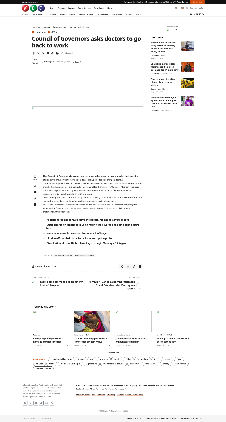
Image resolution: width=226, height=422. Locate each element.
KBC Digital (49, 62)
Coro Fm (105, 385)
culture (167, 359)
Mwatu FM (147, 385)
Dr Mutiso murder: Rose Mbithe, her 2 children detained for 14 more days (165, 66)
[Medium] (197, 14)
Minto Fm (124, 385)
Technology (142, 359)
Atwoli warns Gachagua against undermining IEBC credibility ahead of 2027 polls (164, 102)
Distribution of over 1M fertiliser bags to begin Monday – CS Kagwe (86, 243)
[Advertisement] (87, 86)
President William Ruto (61, 359)
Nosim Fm (122, 389)
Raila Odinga (151, 363)
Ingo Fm (94, 389)
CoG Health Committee (63, 255)
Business (72, 14)
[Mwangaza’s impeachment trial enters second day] (175, 321)
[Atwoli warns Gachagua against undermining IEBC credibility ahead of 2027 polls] (187, 101)
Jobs (93, 395)
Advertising (111, 395)
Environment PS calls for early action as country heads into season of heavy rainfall (163, 47)
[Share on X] (38, 53)
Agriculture (91, 363)
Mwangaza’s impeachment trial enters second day (173, 340)
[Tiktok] (41, 403)
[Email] (48, 53)
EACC (179, 359)
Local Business (102, 14)
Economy (134, 363)
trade (51, 363)
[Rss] (203, 14)
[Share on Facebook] (34, 53)
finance (39, 363)
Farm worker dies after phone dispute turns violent (163, 82)
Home (34, 27)
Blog (41, 27)
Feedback (120, 395)
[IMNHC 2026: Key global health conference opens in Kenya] (92, 321)
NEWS (27, 14)
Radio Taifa (81, 385)
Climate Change (43, 368)
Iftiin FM (103, 389)
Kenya (81, 359)
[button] (170, 8)
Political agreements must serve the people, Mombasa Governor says (87, 219)
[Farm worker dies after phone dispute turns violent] (187, 83)
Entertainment (117, 14)
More (164, 89)
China (128, 359)
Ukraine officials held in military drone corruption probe (79, 238)
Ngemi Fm (113, 389)
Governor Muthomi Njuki (84, 255)
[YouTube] (190, 14)
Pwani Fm (115, 385)
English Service (94, 385)
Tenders (87, 395)
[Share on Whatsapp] (43, 53)
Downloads (101, 395)
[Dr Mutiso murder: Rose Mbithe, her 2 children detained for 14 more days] (187, 67)
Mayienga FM (135, 385)
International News (86, 14)
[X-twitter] (30, 403)
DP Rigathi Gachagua (70, 363)
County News (51, 14)
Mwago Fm (168, 385)
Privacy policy (138, 395)
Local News (37, 14)
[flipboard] (200, 14)
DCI (156, 359)
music (117, 359)
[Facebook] (25, 403)
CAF (92, 359)
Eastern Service (83, 389)
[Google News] (194, 14)
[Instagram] (46, 403)
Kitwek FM (157, 385)
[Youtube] (35, 403)
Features (36, 335)
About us (79, 395)
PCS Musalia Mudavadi (113, 363)
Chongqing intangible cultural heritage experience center (48, 340)
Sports (62, 14)
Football (129, 14)
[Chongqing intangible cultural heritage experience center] (51, 321)
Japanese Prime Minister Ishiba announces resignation (131, 340)
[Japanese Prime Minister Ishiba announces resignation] (134, 321)
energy (166, 363)
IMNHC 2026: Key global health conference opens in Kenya (90, 340)
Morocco (104, 359)
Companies (180, 363)
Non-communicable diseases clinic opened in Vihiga (76, 233)
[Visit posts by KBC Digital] (36, 62)
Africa (138, 14)
